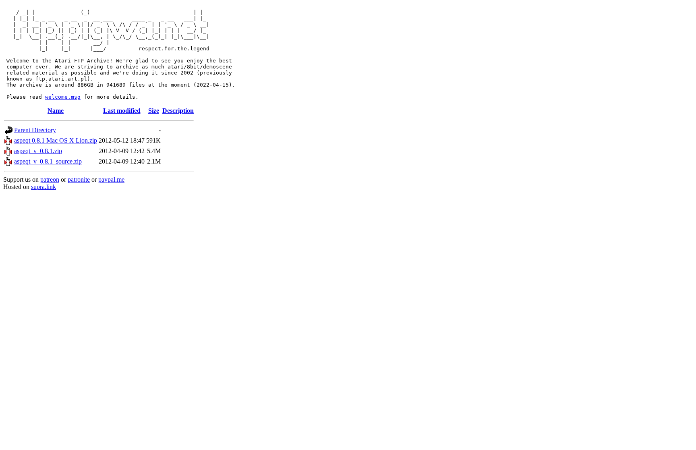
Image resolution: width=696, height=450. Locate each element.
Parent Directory (35, 129)
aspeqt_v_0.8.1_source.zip (48, 161)
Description (178, 110)
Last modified (122, 110)
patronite (79, 179)
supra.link (43, 186)
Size (153, 110)
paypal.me (111, 179)
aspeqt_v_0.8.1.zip (38, 150)
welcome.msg (63, 97)
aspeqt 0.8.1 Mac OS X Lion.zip (55, 140)
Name (56, 110)
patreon (49, 179)
